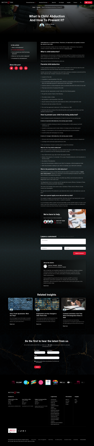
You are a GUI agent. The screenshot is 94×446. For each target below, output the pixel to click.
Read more (46, 285)
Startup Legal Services (55, 424)
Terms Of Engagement (42, 439)
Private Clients (53, 408)
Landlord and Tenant (55, 405)
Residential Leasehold (55, 410)
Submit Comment (79, 253)
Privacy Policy (33, 439)
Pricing (67, 404)
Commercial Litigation (55, 418)
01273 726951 (30, 406)
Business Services (43, 2)
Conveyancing (53, 399)
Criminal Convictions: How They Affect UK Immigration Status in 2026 (72, 315)
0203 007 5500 (68, 48)
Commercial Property (55, 419)
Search (80, 2)
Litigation (52, 407)
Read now (12, 324)
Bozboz (84, 439)
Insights (68, 2)
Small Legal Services (55, 411)
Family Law (53, 402)
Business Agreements (55, 413)
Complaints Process (67, 439)
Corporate (52, 421)
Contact (89, 2)
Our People (61, 2)
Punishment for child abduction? (19, 58)
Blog (75, 399)
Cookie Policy (50, 439)
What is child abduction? (17, 47)
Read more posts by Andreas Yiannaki (57, 267)
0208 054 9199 (18, 406)
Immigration (53, 404)
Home (33, 7)
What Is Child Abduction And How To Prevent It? (52, 7)
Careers (75, 2)
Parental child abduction (18, 49)
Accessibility (75, 439)
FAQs (76, 402)
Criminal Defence (54, 401)
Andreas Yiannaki (50, 24)
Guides (76, 401)
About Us (54, 2)
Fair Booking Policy (58, 439)
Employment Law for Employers (57, 422)
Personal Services (30, 2)
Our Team (67, 401)
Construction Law (54, 416)
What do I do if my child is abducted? (20, 56)
